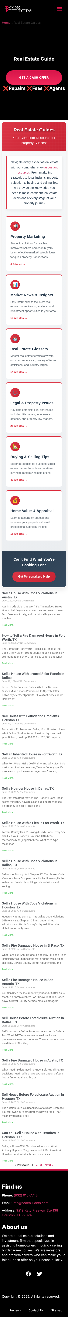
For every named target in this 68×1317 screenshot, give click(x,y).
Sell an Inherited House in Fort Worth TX (32, 754)
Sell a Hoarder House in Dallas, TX (28, 788)
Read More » (8, 625)
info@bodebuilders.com (30, 1203)
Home (6, 22)
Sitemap (56, 1310)
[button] (59, 8)
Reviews (15, 1310)
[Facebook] (28, 1274)
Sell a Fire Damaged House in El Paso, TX (33, 945)
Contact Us (36, 1310)
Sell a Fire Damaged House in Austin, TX (32, 1060)
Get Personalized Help (34, 576)
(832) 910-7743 (26, 1195)
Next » (49, 1165)
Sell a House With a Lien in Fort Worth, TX (33, 823)
